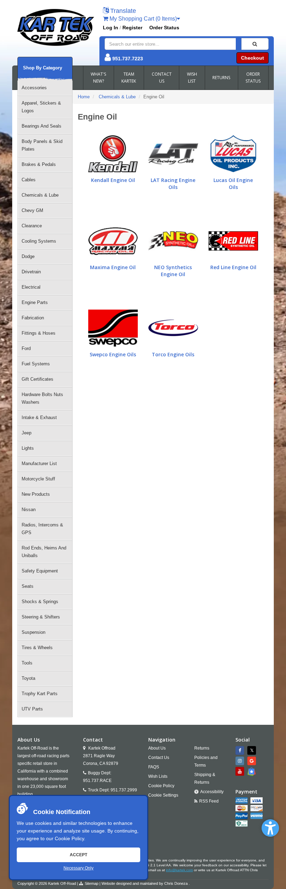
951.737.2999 (124, 790)
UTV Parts (32, 709)
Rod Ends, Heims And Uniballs (44, 551)
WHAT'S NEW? (98, 77)
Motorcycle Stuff (38, 478)
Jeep (26, 432)
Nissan (29, 509)
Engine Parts (35, 302)
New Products (36, 494)
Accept (78, 854)
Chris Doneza (176, 883)
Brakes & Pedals (39, 164)
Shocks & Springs (40, 601)
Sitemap (91, 883)
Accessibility (212, 791)
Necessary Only (78, 868)
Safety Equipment (40, 570)
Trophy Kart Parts (40, 693)
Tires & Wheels (37, 647)
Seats (27, 586)
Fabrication (33, 317)
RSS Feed (209, 801)
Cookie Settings (163, 795)
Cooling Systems (39, 241)
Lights (28, 448)
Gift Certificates (37, 379)
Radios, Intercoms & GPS (42, 528)
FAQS (153, 767)
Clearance (32, 225)
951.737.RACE (97, 780)
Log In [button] (110, 27)
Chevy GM (32, 210)
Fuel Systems (36, 363)
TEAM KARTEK (128, 77)
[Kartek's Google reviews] (252, 761)
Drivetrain (31, 271)
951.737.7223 (127, 58)
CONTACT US (162, 77)
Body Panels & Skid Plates (42, 145)
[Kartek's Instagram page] (240, 761)
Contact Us (158, 757)
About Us (157, 748)
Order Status (164, 27)
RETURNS (221, 78)
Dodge (28, 256)
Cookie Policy (69, 838)
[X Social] (252, 750)
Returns (201, 748)
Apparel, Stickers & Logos (41, 106)
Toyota (28, 678)
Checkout (252, 58)
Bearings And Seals (41, 126)
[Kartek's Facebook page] (240, 750)
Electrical (31, 287)
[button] (270, 828)
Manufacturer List (39, 463)
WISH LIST (192, 77)
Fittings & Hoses (38, 333)
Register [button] (132, 27)
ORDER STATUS (253, 77)
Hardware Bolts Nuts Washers (42, 398)
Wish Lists (157, 776)
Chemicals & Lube (40, 195)
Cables (29, 179)
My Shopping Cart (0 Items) (142, 19)
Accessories (34, 87)
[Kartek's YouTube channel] (240, 771)
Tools (27, 663)
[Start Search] (255, 44)
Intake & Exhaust (39, 417)
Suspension (33, 632)
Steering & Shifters (41, 617)
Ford (26, 348)
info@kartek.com (179, 870)
